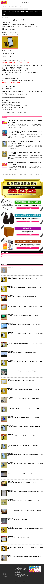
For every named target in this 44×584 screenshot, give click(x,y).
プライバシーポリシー (6, 575)
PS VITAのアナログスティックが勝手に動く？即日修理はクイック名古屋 (23, 315)
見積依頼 (4, 573)
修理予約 (4, 572)
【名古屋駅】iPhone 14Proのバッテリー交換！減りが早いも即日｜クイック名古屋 (25, 361)
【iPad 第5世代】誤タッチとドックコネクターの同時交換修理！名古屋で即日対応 (25, 306)
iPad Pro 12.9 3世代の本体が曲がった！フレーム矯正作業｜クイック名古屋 (23, 500)
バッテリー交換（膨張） (18, 112)
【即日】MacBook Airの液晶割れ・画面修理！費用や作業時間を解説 (22, 296)
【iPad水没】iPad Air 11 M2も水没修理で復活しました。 (20, 519)
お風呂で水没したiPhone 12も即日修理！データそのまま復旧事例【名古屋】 (24, 398)
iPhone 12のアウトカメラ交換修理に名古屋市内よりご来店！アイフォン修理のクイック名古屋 (23, 172)
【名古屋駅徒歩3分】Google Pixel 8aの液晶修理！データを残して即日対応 (23, 417)
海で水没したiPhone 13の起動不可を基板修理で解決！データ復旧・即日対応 (24, 324)
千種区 (12, 112)
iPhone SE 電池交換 (6, 112)
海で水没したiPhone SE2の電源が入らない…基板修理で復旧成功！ (22, 473)
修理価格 (4, 566)
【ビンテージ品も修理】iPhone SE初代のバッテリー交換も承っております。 (24, 389)
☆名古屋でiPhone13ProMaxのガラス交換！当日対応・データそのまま (22, 482)
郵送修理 (4, 574)
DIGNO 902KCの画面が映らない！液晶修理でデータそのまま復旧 (21, 435)
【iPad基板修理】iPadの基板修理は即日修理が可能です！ (20, 537)
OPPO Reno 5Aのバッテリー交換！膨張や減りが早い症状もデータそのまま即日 (24, 268)
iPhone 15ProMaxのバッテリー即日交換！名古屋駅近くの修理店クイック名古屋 (24, 287)
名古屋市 (24, 112)
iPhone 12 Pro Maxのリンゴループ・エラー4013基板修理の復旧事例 (22, 352)
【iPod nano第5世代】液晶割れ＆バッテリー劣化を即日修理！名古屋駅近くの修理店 (25, 528)
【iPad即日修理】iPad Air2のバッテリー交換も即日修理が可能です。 (22, 380)
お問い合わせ (5, 576)
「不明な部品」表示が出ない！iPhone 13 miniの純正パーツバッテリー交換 (23, 408)
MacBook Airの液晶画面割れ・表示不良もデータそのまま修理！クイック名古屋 (24, 510)
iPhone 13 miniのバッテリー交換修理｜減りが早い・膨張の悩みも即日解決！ (24, 426)
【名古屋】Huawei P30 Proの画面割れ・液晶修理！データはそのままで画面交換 (24, 556)
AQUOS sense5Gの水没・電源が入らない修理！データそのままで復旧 (22, 278)
